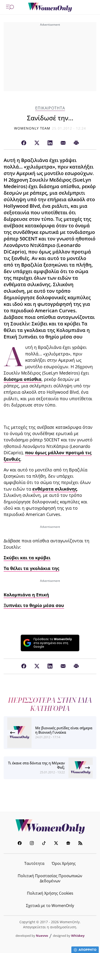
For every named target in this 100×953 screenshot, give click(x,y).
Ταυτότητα (34, 863)
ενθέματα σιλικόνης (54, 489)
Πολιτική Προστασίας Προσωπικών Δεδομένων (50, 878)
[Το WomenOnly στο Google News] (68, 843)
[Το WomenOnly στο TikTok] (44, 843)
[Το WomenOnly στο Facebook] (19, 843)
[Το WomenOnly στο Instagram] (31, 843)
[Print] (76, 143)
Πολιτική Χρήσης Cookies (50, 893)
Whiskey (77, 935)
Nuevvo (42, 935)
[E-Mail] (63, 143)
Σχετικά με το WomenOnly (50, 905)
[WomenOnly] (50, 7)
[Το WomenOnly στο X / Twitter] (56, 843)
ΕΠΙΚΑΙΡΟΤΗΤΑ (50, 108)
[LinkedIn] (50, 143)
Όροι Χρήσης (64, 863)
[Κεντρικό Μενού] (10, 7)
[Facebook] (24, 143)
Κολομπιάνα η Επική (26, 595)
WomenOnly (50, 826)
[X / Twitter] (37, 143)
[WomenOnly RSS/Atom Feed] (80, 843)
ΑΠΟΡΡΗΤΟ (87, 949)
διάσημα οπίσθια (23, 379)
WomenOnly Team (32, 128)
